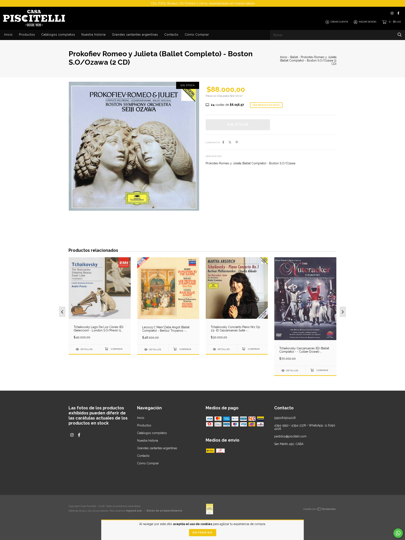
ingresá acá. (134, 510)
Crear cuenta (339, 22)
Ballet (294, 57)
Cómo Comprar (197, 34)
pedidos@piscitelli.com (290, 436)
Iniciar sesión (367, 22)
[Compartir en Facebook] (223, 142)
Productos (27, 34)
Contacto (171, 34)
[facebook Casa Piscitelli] (398, 13)
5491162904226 (285, 417)
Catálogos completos (58, 34)
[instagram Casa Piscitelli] (392, 13)
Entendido (203, 532)
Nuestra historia (93, 34)
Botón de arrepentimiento (164, 510)
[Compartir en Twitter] (230, 142)
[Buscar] (399, 34)
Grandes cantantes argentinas (135, 34)
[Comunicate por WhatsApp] (398, 533)
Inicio (8, 34)
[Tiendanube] (319, 509)
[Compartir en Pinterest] (237, 142)
